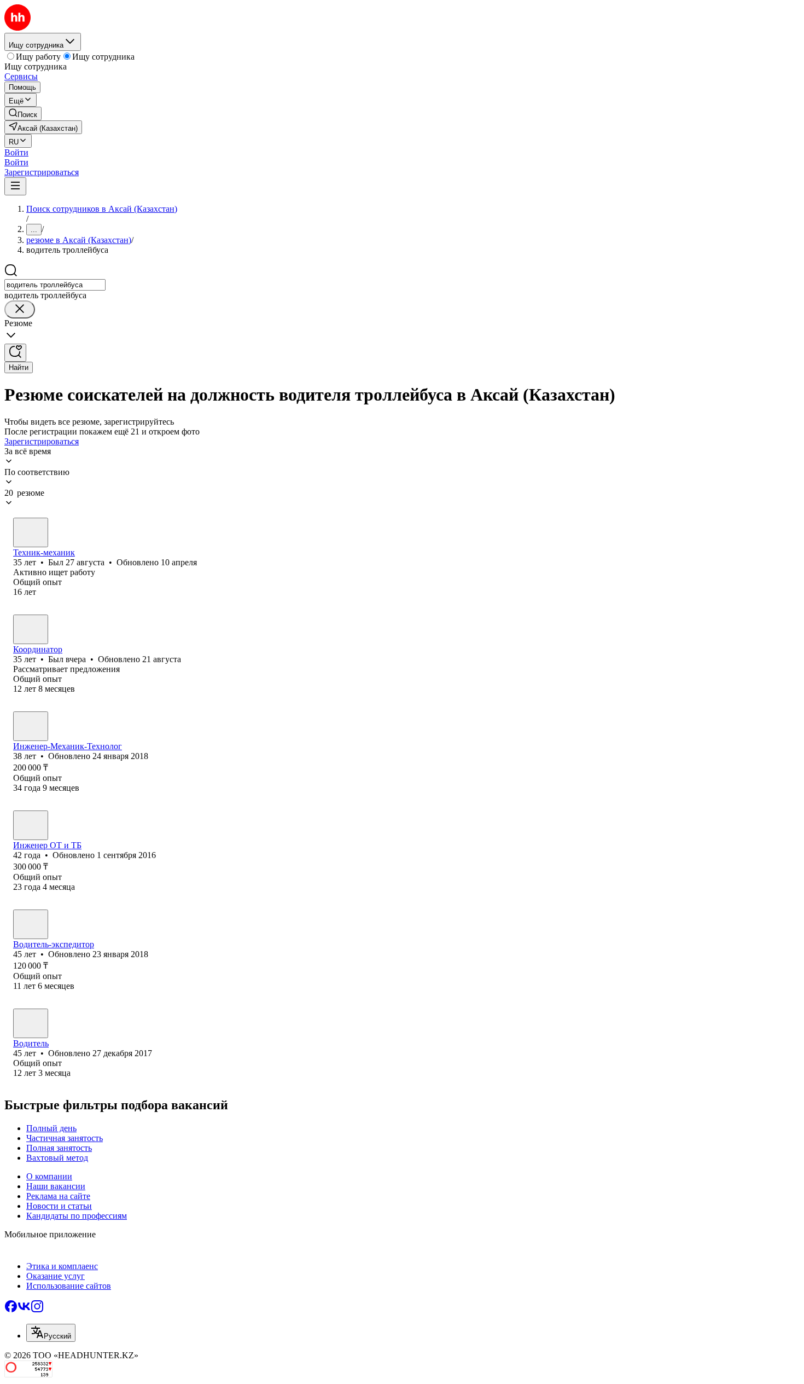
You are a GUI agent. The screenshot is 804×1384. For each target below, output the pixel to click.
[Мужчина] (30, 532)
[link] (23, 113)
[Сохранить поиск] (15, 353)
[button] (16, 152)
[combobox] (55, 285)
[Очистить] (19, 309)
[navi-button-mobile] (15, 186)
